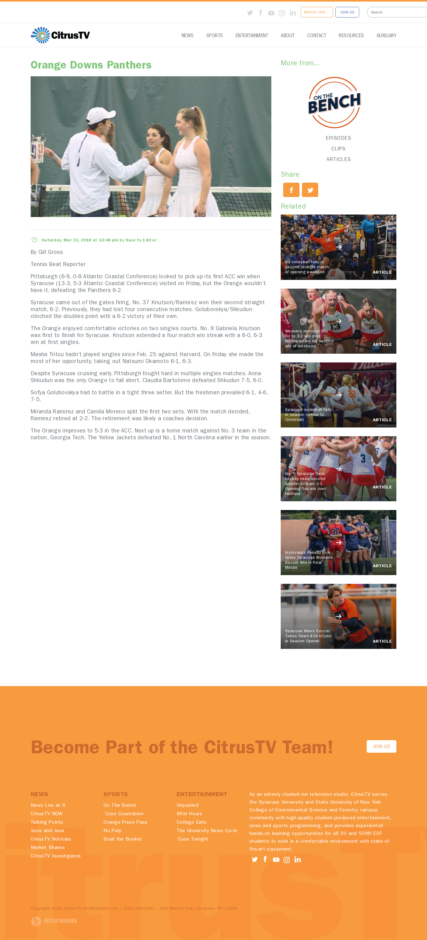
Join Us (381, 747)
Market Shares (48, 848)
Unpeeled (187, 805)
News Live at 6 (48, 805)
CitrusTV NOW (47, 814)
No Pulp (112, 831)
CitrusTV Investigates (56, 856)
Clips (338, 149)
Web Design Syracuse (54, 921)
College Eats (192, 822)
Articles (338, 160)
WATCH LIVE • (316, 13)
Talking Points (47, 822)
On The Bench (119, 805)
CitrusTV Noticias (51, 839)
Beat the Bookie (122, 839)
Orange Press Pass (125, 822)
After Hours (189, 814)
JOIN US (347, 13)
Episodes (338, 138)
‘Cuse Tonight (192, 839)
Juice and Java (47, 831)
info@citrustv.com (100, 909)
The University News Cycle (207, 831)
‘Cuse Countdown (123, 814)
